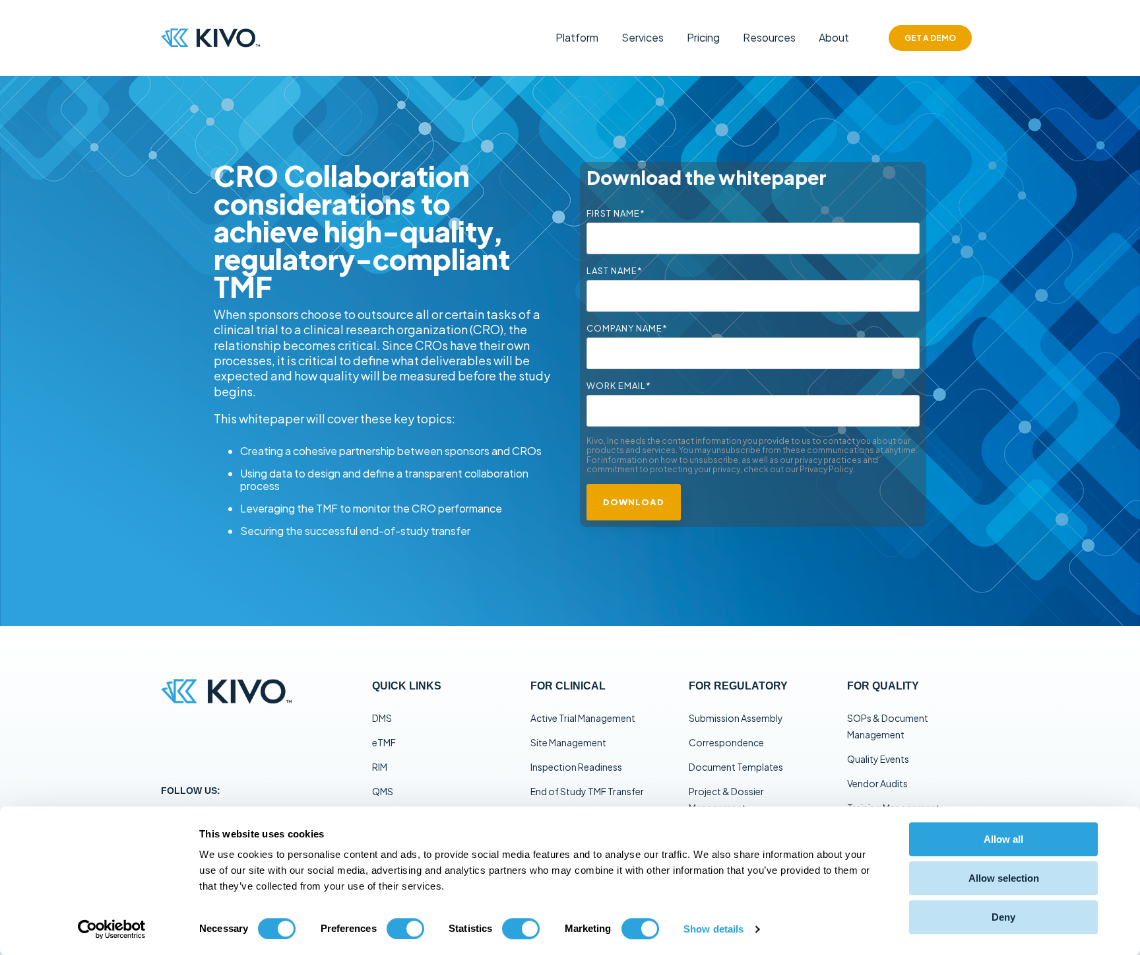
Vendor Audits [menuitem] (877, 783)
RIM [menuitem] (379, 767)
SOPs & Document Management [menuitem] (887, 726)
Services (642, 37)
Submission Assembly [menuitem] (736, 718)
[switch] (405, 928)
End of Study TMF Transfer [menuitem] (587, 791)
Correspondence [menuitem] (726, 742)
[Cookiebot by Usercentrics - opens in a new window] (112, 929)
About (834, 37)
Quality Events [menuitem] (878, 759)
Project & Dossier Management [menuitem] (726, 799)
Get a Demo (930, 38)
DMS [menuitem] (382, 718)
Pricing (703, 37)
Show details (713, 929)
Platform (576, 37)
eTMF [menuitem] (384, 742)
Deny (1003, 917)
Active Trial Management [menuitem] (582, 718)
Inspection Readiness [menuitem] (576, 767)
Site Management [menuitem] (568, 742)
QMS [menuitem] (382, 791)
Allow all (1003, 839)
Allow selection (1003, 878)
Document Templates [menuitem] (736, 767)
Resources (769, 37)
